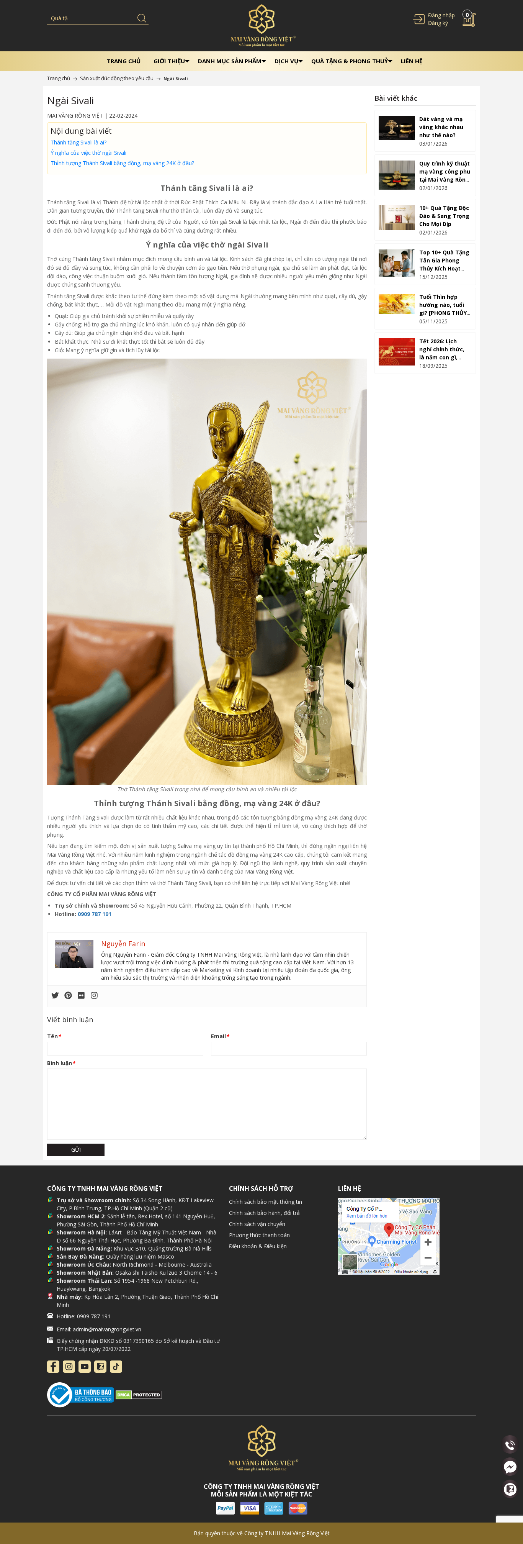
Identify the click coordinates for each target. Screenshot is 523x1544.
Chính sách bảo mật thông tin (265, 1201)
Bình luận (61, 1063)
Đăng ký (438, 22)
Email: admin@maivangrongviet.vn (99, 1329)
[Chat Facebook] (510, 1466)
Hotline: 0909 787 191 (84, 1316)
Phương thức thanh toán (259, 1235)
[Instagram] (94, 996)
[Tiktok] (116, 1367)
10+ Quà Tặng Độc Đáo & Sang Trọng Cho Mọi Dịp (444, 216)
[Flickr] (81, 996)
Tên (54, 1036)
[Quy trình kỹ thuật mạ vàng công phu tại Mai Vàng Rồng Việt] (397, 175)
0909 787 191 (94, 914)
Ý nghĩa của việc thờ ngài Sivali (88, 152)
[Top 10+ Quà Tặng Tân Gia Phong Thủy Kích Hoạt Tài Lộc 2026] (397, 263)
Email (220, 1036)
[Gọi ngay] (510, 1445)
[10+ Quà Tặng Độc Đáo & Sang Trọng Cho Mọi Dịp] (397, 217)
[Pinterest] (68, 996)
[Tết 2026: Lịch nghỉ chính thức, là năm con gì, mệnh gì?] (397, 352)
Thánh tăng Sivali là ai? (78, 142)
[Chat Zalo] (510, 1489)
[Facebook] (53, 1367)
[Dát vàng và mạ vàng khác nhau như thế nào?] (397, 128)
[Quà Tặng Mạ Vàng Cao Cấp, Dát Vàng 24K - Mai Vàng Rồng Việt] (261, 25)
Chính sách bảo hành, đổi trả (264, 1212)
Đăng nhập (441, 15)
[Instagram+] (69, 1367)
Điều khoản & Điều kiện (258, 1246)
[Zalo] (100, 1367)
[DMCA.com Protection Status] (139, 1394)
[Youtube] (84, 1367)
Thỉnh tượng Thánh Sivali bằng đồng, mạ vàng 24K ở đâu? (122, 163)
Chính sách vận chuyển (257, 1224)
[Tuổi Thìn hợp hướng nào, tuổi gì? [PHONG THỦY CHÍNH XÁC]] (397, 304)
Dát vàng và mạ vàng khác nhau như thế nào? (441, 127)
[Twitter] (55, 996)
